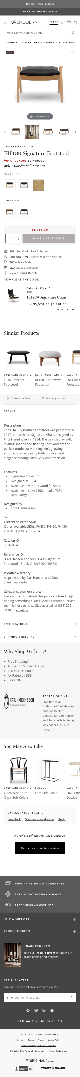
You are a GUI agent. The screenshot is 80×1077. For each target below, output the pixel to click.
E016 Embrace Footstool (14, 382)
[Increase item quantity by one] (18, 236)
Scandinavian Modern (39, 819)
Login (7, 165)
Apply (17, 165)
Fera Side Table (46, 793)
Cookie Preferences (58, 1051)
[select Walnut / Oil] (24, 185)
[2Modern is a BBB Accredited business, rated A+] (24, 1070)
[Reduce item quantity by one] (18, 240)
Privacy (41, 1040)
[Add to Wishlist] (72, 53)
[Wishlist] (62, 22)
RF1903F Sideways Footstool (48, 382)
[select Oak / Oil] (10, 185)
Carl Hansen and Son (19, 146)
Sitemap (20, 1040)
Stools (49, 42)
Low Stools (67, 42)
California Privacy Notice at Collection (38, 1045)
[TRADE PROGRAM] (40, 955)
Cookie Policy (54, 1040)
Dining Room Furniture (22, 42)
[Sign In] (69, 22)
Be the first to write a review (40, 848)
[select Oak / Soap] (38, 185)
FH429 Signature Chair (47, 297)
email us (22, 610)
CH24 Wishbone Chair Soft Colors (16, 795)
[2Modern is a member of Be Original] (40, 1060)
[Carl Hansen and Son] (19, 702)
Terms (31, 1040)
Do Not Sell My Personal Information (27, 1050)
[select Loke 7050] (10, 212)
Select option (65, 309)
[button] (75, 22)
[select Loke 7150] (24, 212)
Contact (48, 715)
